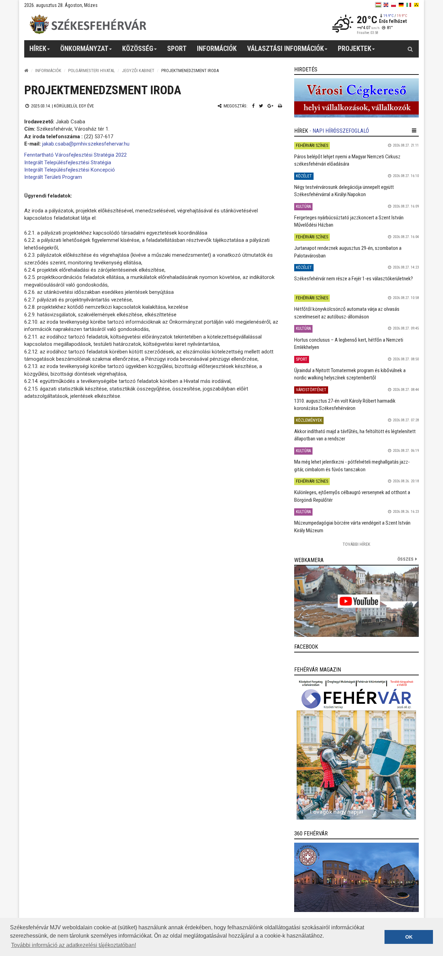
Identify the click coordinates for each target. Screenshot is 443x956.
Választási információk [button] (285, 48)
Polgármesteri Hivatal (91, 70)
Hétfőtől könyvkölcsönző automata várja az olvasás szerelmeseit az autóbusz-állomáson (346, 312)
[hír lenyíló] (414, 130)
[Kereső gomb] (410, 49)
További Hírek (356, 544)
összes (405, 559)
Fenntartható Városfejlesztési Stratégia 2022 (75, 155)
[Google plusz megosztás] (270, 105)
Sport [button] (177, 48)
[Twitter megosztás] (261, 105)
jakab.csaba (55, 144)
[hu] (378, 5)
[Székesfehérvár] (87, 24)
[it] (408, 5)
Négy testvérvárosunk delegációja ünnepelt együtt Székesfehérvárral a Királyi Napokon (344, 191)
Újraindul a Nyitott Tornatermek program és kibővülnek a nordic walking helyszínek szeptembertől (350, 374)
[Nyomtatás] (280, 105)
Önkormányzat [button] (84, 48)
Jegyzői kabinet (138, 70)
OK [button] (409, 937)
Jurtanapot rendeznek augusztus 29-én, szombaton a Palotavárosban (347, 251)
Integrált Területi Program (53, 177)
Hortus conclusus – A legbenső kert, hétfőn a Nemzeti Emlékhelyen (348, 343)
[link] (356, 97)
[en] (385, 5)
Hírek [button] (37, 48)
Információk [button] (217, 48)
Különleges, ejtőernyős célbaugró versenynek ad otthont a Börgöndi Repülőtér (352, 496)
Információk (48, 70)
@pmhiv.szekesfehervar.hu (99, 144)
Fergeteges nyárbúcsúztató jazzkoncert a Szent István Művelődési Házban (349, 221)
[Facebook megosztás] (253, 105)
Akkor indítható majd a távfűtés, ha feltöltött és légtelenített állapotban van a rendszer (355, 435)
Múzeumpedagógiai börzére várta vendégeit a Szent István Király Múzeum (352, 526)
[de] (401, 5)
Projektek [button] (354, 48)
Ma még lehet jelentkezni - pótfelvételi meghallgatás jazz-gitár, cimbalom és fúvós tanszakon (352, 465)
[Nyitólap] (26, 70)
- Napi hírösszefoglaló (339, 131)
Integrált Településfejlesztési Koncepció (69, 170)
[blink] (416, 5)
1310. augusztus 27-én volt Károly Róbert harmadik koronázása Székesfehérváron (345, 404)
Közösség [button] (137, 48)
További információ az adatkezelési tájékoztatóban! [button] (73, 945)
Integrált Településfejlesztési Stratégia (67, 162)
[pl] (393, 5)
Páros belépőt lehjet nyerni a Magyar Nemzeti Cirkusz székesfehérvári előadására (347, 160)
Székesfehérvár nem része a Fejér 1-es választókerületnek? (353, 278)
